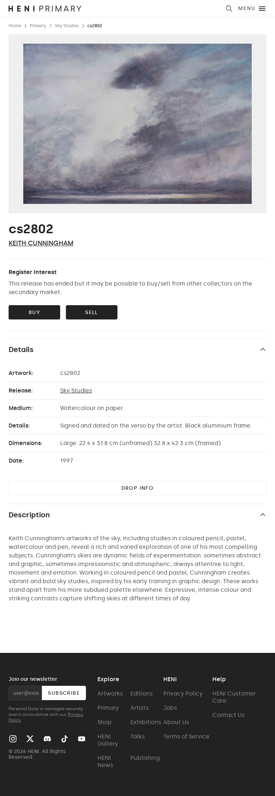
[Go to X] (30, 738)
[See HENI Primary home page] (114, 8)
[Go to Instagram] (13, 738)
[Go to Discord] (47, 738)
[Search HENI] (228, 8)
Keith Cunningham (41, 243)
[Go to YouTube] (81, 738)
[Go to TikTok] (64, 738)
